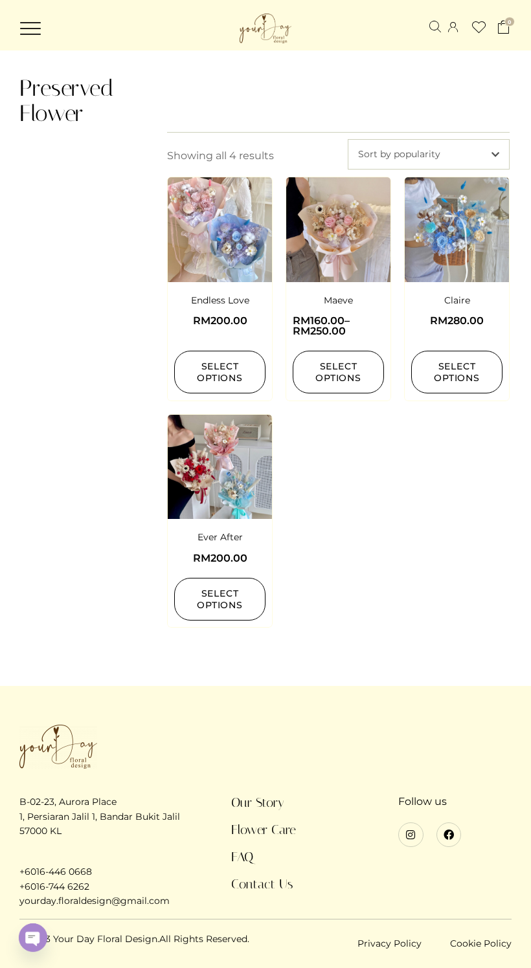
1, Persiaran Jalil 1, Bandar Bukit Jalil (99, 816)
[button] (30, 28)
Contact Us (262, 884)
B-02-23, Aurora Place (68, 802)
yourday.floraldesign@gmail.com (94, 901)
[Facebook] (448, 834)
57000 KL (40, 831)
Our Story (257, 802)
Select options (220, 372)
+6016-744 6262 (54, 886)
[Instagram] (410, 834)
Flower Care (263, 829)
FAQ (242, 856)
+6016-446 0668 (55, 871)
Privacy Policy (389, 943)
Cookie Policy (481, 943)
